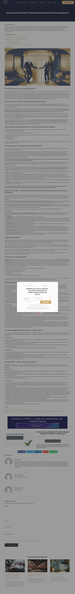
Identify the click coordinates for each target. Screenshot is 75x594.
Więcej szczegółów (43, 309)
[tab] (30, 285)
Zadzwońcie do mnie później (45, 302)
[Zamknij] (57, 282)
